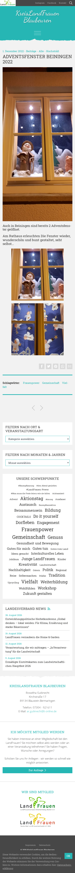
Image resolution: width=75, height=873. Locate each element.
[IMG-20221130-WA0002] (37, 329)
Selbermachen (28, 575)
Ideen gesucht (20, 553)
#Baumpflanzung (26, 485)
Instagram (40, 3)
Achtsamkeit (58, 493)
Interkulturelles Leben (47, 553)
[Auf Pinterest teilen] (55, 366)
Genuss (55, 537)
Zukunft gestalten (37, 593)
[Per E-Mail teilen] (69, 366)
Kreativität (28, 564)
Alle (41, 51)
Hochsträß (52, 51)
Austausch (27, 504)
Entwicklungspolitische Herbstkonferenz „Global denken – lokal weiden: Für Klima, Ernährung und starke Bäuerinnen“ (36, 623)
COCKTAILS (24, 516)
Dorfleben (25, 522)
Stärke (42, 575)
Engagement (48, 522)
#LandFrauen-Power (37, 489)
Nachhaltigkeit (20, 570)
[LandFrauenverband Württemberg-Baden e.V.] (37, 803)
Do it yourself (45, 516)
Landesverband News (25, 608)
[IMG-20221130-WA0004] (37, 144)
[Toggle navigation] (37, 33)
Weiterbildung (54, 581)
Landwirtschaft (48, 564)
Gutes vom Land (59, 548)
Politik (48, 569)
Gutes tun (40, 548)
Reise (13, 575)
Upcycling (13, 582)
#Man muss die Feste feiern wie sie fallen (30, 493)
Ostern (36, 570)
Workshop (47, 587)
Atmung (49, 499)
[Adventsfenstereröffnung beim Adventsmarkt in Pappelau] (33, 408)
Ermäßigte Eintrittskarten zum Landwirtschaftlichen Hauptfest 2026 (35, 664)
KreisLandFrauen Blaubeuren (37, 17)
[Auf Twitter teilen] (48, 366)
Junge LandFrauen (38, 558)
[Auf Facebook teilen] (41, 366)
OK (68, 856)
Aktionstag (31, 498)
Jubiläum (14, 559)
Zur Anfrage (36, 770)
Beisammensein (28, 510)
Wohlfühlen (27, 588)
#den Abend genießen (46, 485)
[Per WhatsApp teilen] (62, 366)
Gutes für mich (18, 548)
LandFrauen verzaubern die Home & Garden (32, 637)
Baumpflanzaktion (47, 505)
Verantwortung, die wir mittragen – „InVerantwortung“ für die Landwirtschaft (36, 649)
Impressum (30, 845)
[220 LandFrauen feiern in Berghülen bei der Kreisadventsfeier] (41, 408)
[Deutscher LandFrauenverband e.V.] (37, 820)
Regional (61, 570)
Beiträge (31, 51)
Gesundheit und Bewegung (38, 543)
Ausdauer (60, 499)
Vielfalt (29, 582)
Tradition (56, 575)
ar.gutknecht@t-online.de (42, 711)
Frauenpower (31, 383)
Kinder (62, 559)
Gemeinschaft (50, 383)
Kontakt (62, 3)
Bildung (53, 510)
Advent (14, 499)
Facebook (51, 3)
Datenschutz (44, 845)
